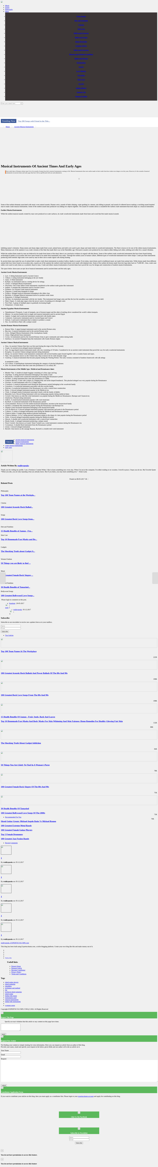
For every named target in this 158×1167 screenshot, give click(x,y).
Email (3, 1055)
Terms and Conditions (18, 974)
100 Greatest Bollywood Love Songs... (17, 595)
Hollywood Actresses (81, 33)
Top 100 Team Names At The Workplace (19, 651)
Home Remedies (81, 42)
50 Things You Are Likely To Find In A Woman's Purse (25, 765)
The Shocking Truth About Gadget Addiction (21, 743)
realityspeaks (23, 465)
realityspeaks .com (15, 943)
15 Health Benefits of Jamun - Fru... (17, 531)
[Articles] (2, 2)
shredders (8, 986)
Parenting (81, 75)
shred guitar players (11, 982)
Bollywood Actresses (81, 50)
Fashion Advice (81, 46)
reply (7, 608)
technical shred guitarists (13, 992)
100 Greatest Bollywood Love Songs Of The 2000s (23, 813)
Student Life (81, 92)
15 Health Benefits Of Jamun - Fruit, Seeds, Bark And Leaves (28, 717)
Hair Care (81, 80)
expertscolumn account (86, 1096)
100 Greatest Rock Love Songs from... (17, 519)
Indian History (81, 88)
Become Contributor (18, 970)
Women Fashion (81, 96)
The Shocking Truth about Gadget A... (18, 551)
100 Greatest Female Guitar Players (16, 830)
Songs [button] (7, 7)
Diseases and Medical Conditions (81, 54)
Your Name (5, 1050)
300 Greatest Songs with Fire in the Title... (35, 121)
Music (8, 127)
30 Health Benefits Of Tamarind (15, 808)
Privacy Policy (16, 972)
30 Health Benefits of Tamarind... (15, 587)
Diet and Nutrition (81, 21)
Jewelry (81, 84)
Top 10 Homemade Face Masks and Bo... (19, 539)
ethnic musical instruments (24, 444)
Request (3, 1059)
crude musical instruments (14, 445)
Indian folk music (11, 996)
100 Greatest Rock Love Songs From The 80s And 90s (24, 695)
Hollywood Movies (81, 58)
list (6, 990)
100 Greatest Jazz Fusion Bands (15, 839)
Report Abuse (16, 966)
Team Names (81, 16)
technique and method (12, 988)
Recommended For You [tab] (13, 817)
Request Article (16, 968)
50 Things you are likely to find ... (16, 563)
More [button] (7, 11)
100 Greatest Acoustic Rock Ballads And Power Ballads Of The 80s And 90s (34, 673)
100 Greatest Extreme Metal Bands (16, 825)
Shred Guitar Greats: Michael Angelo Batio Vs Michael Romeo (28, 821)
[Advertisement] (79, 110)
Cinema (81, 25)
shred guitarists (10, 984)
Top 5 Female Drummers (12, 834)
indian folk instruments (13, 1002)
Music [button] (7, 6)
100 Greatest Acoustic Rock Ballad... (17, 507)
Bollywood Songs (81, 37)
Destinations (81, 63)
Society (81, 67)
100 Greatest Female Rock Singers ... (17, 575)
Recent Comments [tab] (11, 843)
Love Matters (81, 71)
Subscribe (5, 631)
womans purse (10, 1005)
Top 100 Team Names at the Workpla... (18, 495)
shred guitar (9, 994)
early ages (8, 447)
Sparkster (12, 603)
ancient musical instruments (24, 440)
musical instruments (22, 442)
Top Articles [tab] (9, 635)
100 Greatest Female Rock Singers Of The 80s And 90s (25, 787)
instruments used (10, 998)
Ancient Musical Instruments (24, 127)
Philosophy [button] (9, 9)
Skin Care (81, 29)
